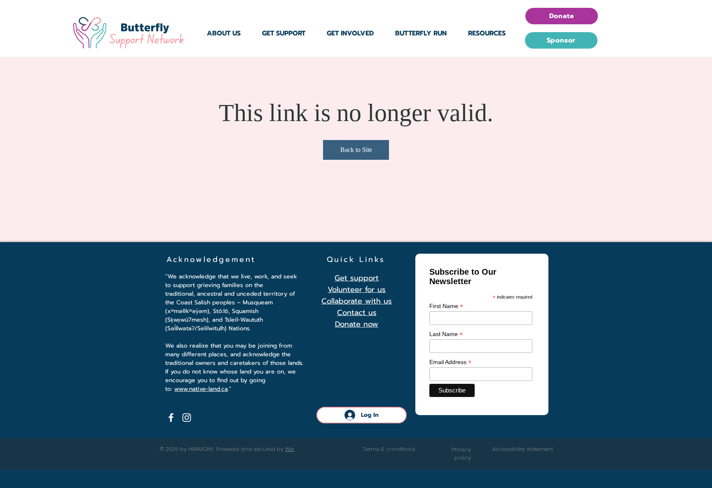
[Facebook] (171, 417)
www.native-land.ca (201, 389)
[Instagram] (186, 417)
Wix (289, 449)
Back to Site (356, 149)
